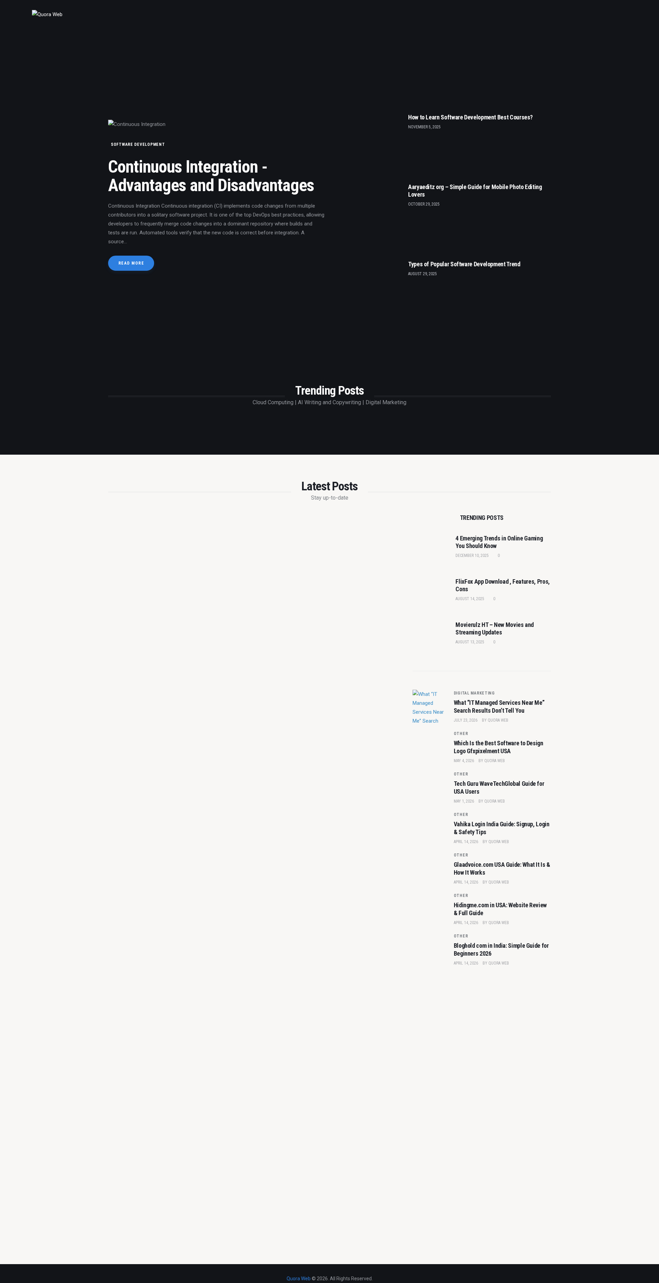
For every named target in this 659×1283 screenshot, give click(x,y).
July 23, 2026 (465, 720)
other (461, 733)
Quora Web (498, 720)
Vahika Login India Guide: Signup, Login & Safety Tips (502, 828)
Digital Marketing (474, 693)
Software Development (138, 144)
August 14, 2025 (469, 598)
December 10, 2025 (472, 555)
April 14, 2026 (466, 841)
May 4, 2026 (464, 760)
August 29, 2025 (422, 273)
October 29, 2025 (424, 204)
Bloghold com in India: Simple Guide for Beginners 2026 (501, 949)
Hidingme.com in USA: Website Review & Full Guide (500, 909)
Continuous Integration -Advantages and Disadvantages (211, 176)
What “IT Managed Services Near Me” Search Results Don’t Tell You (499, 706)
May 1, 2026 (464, 801)
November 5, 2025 (424, 127)
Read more (131, 263)
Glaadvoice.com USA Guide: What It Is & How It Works (502, 868)
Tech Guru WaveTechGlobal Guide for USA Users (499, 787)
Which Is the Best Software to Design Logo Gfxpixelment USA (498, 747)
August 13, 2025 (469, 642)
